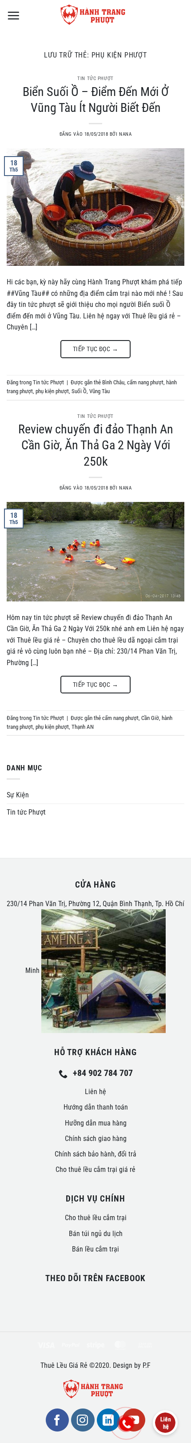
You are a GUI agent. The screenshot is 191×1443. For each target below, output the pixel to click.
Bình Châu (113, 382)
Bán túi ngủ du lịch (96, 1233)
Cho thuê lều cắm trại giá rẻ (95, 1169)
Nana (125, 134)
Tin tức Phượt (95, 78)
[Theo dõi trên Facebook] (57, 1420)
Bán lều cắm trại (95, 1249)
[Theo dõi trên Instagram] (82, 1420)
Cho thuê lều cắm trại (96, 1217)
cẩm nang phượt (145, 382)
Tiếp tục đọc (95, 348)
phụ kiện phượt (52, 391)
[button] (13, 15)
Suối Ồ (79, 391)
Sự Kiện (18, 795)
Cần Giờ (150, 718)
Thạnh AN (83, 726)
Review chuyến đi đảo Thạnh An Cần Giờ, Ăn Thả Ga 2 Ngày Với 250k (95, 445)
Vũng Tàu (99, 391)
